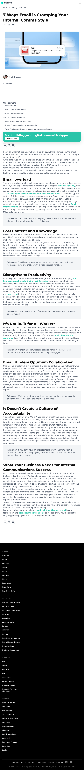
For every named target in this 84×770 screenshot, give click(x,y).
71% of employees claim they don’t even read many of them (31, 193)
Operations (6, 618)
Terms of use (29, 762)
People (4, 571)
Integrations (6, 587)
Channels (5, 563)
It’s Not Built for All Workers (15, 117)
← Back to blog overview (14, 7)
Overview (5, 555)
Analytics (5, 575)
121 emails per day (66, 186)
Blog (3, 661)
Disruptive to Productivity (14, 113)
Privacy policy (41, 762)
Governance (6, 583)
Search (4, 567)
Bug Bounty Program (9, 742)
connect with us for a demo (32, 513)
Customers (6, 706)
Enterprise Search (8, 646)
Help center (6, 722)
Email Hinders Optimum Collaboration (18, 121)
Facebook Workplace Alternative (9, 690)
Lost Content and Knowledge (15, 109)
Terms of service (17, 762)
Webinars (5, 669)
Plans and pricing (8, 702)
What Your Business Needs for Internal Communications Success (28, 129)
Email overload (10, 105)
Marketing (6, 614)
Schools (5, 626)
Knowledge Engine (9, 591)
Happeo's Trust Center (10, 718)
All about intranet (8, 681)
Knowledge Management (11, 638)
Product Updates (8, 726)
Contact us (6, 746)
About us (5, 730)
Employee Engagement (10, 650)
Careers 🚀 (6, 738)
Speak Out (59, 762)
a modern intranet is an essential (50, 510)
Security (51, 762)
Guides (4, 665)
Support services (8, 714)
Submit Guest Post (9, 734)
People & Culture (8, 606)
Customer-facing (8, 622)
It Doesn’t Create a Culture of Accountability (21, 125)
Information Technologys (11, 610)
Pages (4, 559)
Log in (4, 750)
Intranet (5, 634)
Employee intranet (8, 685)
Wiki (3, 673)
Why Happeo (7, 710)
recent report (11, 294)
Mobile (4, 579)
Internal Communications (11, 602)
